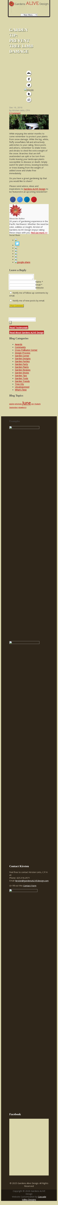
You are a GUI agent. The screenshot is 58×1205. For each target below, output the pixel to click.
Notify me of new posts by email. (29, 300)
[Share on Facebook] (13, 201)
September (13, 407)
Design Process (22, 352)
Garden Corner (22, 355)
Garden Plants (22, 367)
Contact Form (29, 885)
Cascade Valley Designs (34, 1198)
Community (20, 347)
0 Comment (15, 113)
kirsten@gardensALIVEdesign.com (32, 880)
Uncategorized (22, 386)
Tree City (19, 384)
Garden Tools (21, 378)
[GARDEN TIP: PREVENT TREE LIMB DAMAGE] (29, 128)
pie (32, 404)
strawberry (22, 407)
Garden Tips (21, 375)
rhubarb (37, 404)
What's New (21, 389)
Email (38, 284)
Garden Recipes (22, 369)
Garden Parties (22, 361)
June (26, 403)
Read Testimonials (19, 327)
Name (38, 281)
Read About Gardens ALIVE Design (27, 332)
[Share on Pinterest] (34, 201)
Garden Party (21, 364)
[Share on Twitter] (20, 201)
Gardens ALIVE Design (34, 188)
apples (11, 404)
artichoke (18, 404)
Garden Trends (22, 381)
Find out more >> (39, 232)
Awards (18, 344)
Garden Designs (23, 358)
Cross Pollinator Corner (26, 350)
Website (39, 287)
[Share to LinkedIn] (27, 201)
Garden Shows (22, 372)
